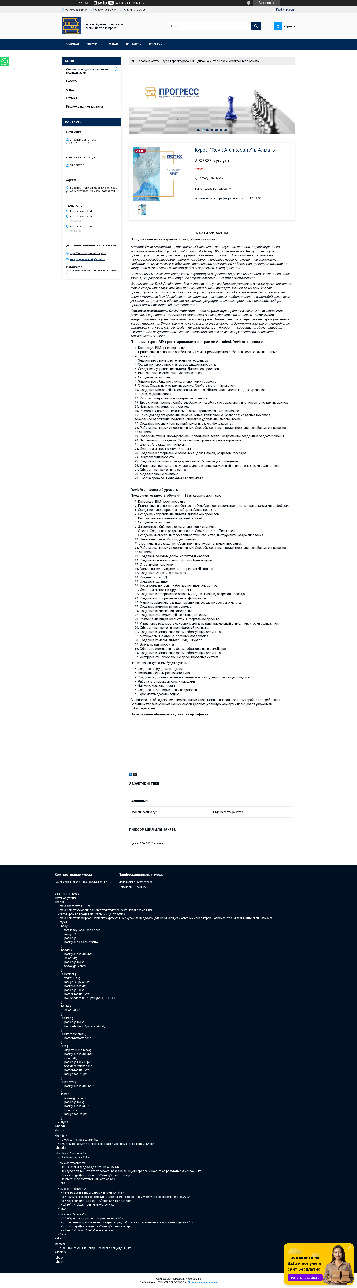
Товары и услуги (148, 61)
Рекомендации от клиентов (85, 106)
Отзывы (155, 44)
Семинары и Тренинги (132, 887)
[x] (135, 774)
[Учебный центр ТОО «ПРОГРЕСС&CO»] (71, 33)
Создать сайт (124, 2)
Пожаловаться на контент (203, 1282)
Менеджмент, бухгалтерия (135, 881)
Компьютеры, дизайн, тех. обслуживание (81, 881)
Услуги (91, 44)
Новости (71, 81)
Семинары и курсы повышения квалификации (87, 71)
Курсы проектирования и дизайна (186, 61)
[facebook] (130, 774)
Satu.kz (196, 1278)
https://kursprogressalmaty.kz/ (88, 253)
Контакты (133, 44)
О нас (113, 44)
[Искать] (256, 26)
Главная (72, 44)
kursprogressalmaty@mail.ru (87, 259)
